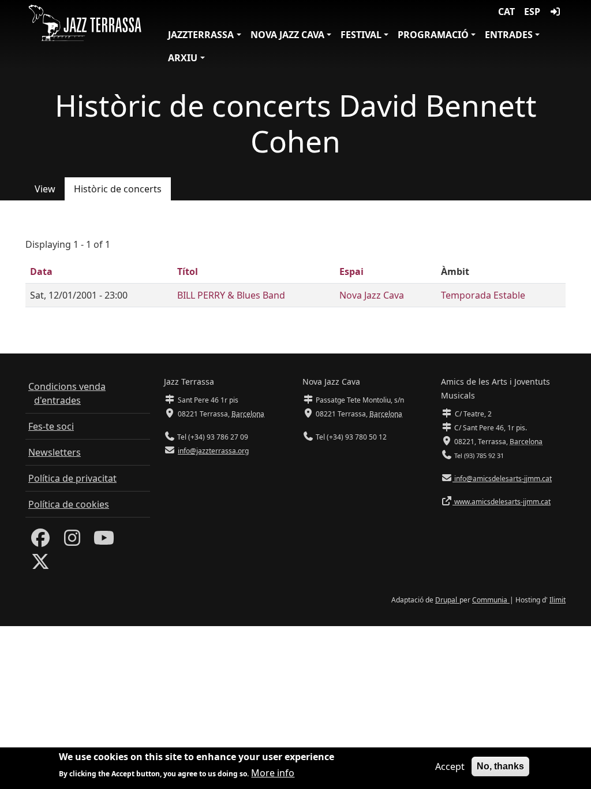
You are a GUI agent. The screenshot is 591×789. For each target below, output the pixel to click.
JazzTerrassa (201, 34)
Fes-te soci (51, 426)
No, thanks (500, 766)
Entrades (509, 34)
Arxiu (182, 57)
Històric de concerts (118, 189)
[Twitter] (40, 565)
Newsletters (54, 452)
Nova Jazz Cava (287, 34)
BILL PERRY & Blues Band (231, 295)
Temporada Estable (483, 295)
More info (272, 772)
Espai (351, 271)
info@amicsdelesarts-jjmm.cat (502, 478)
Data (41, 271)
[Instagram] (72, 541)
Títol (187, 271)
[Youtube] (103, 541)
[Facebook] (40, 541)
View (45, 189)
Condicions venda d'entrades (67, 393)
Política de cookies (68, 504)
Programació (433, 34)
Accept (450, 766)
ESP (532, 11)
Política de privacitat (72, 478)
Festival (361, 34)
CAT (506, 11)
